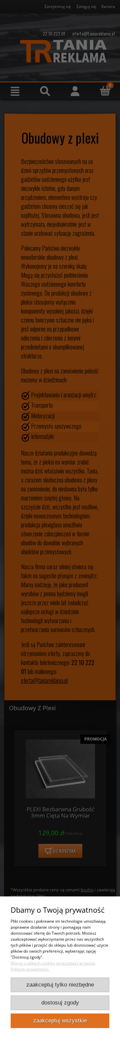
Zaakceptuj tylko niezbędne (60, 985)
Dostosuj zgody (60, 1002)
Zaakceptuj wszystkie (60, 1020)
